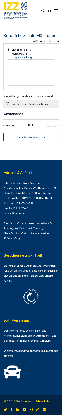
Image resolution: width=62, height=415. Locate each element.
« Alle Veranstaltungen (46, 40)
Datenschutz (42, 401)
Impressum (27, 401)
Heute (31, 125)
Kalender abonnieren (29, 137)
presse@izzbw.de (14, 212)
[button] (56, 10)
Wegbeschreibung (22, 57)
